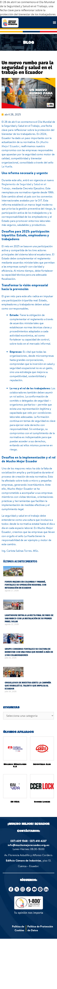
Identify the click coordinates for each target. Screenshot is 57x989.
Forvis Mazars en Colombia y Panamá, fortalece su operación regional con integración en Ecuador (25, 584)
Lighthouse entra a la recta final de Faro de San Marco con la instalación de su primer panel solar (29, 618)
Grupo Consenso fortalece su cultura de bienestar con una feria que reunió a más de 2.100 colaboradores (29, 652)
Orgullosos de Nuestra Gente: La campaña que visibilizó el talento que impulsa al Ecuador (28, 685)
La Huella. (7, 166)
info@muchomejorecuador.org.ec (28, 845)
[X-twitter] (16, 889)
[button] (54, 22)
